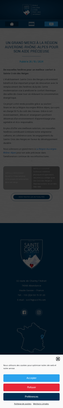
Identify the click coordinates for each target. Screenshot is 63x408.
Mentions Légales (41, 403)
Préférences (31, 396)
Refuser (31, 387)
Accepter (31, 377)
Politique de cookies (22, 403)
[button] (58, 359)
